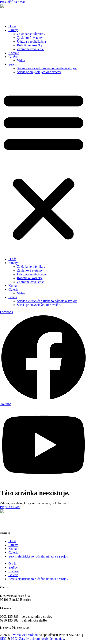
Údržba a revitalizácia (31, 41)
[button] (43, 165)
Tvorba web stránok (24, 635)
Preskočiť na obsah (13, 2)
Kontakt (13, 53)
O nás (12, 26)
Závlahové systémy (30, 37)
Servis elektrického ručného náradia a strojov (47, 68)
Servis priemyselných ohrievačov (39, 72)
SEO (3, 638)
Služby (13, 30)
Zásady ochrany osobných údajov (41, 638)
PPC (14, 638)
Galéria (13, 57)
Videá (21, 60)
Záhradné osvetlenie (30, 49)
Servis (12, 64)
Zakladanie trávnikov (31, 34)
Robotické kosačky (29, 45)
